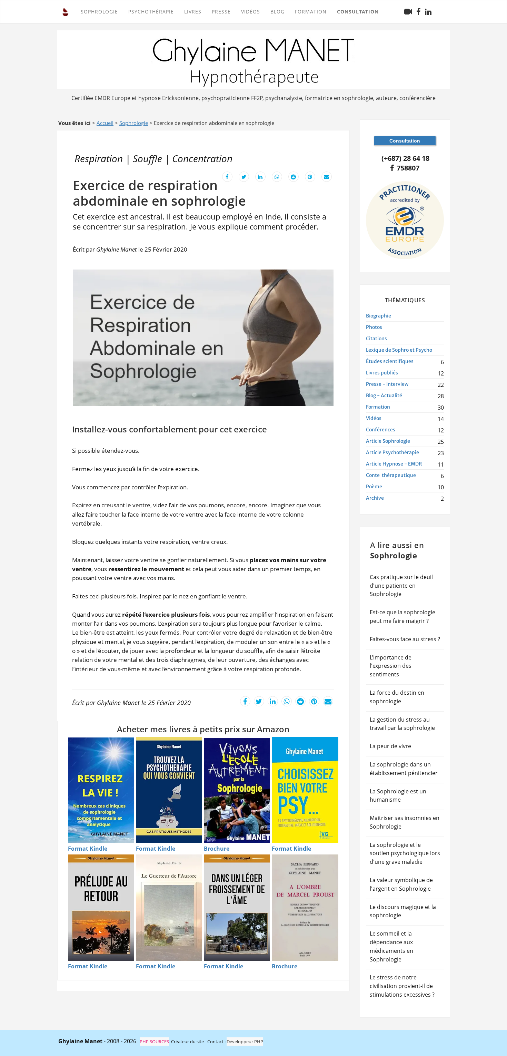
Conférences (380, 430)
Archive (375, 498)
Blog (277, 11)
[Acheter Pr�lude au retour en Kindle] (101, 907)
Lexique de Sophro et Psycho (399, 350)
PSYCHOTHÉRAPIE (151, 11)
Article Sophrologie (388, 441)
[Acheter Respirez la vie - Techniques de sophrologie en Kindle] (101, 790)
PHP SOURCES (154, 1041)
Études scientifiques (390, 361)
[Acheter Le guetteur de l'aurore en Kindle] (169, 907)
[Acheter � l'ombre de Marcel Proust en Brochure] (305, 907)
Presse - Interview (387, 384)
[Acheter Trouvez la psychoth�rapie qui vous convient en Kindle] (169, 790)
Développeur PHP (245, 1041)
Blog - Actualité (384, 395)
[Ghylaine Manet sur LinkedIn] (428, 12)
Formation (378, 407)
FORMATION (311, 11)
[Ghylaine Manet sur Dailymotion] (408, 11)
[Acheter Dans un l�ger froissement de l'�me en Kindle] (237, 907)
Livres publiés (382, 373)
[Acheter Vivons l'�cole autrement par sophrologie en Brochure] (237, 790)
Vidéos (250, 11)
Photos (374, 327)
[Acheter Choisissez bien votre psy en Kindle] (305, 790)
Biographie (378, 316)
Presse (221, 11)
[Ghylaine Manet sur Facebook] (418, 12)
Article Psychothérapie (392, 452)
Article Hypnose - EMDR (394, 464)
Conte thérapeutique (391, 475)
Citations (376, 338)
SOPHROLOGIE (99, 11)
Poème (374, 486)
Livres (192, 11)
